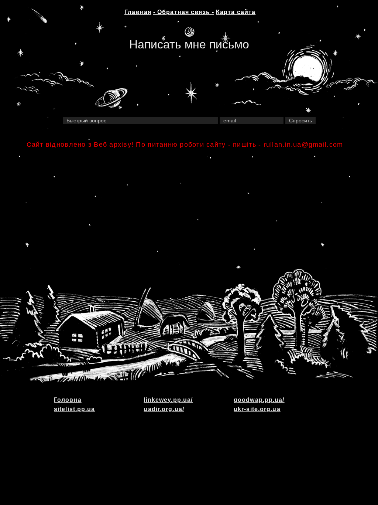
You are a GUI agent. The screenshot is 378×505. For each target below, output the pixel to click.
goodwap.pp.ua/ (259, 400)
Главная (137, 12)
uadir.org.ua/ (164, 409)
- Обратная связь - (183, 12)
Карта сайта (235, 12)
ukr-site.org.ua (257, 409)
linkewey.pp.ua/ (168, 400)
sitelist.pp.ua (74, 409)
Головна (68, 400)
